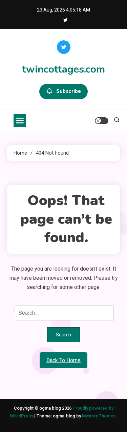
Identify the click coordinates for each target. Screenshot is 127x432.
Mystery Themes (98, 415)
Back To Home (63, 360)
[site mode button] (101, 120)
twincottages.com (63, 69)
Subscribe (68, 91)
